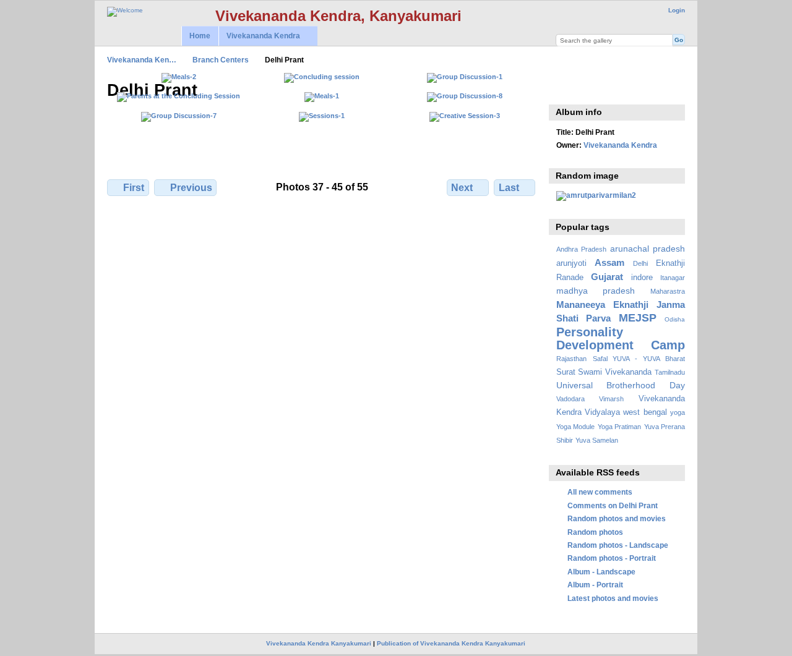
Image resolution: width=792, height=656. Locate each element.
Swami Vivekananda (615, 372)
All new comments (599, 492)
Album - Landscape (601, 572)
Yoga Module (575, 426)
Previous (191, 187)
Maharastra (667, 291)
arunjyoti (571, 263)
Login (676, 10)
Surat (565, 372)
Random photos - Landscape (617, 545)
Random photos (595, 532)
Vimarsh (611, 399)
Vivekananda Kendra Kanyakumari (318, 643)
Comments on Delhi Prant (612, 505)
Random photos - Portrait (611, 558)
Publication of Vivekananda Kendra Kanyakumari (451, 643)
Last (509, 187)
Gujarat (607, 276)
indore (642, 277)
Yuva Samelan (596, 440)
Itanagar (672, 277)
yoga (677, 412)
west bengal (644, 412)
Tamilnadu (670, 372)
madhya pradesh (595, 291)
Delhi (640, 263)
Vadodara (570, 399)
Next (462, 187)
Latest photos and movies (612, 598)
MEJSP (637, 317)
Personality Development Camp (620, 338)
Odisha (675, 319)
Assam (609, 262)
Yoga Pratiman (619, 426)
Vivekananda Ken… (141, 60)
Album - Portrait (595, 585)
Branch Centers (220, 60)
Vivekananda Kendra (259, 36)
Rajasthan (571, 358)
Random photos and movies (616, 518)
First (133, 187)
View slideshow (562, 89)
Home (199, 36)
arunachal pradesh (647, 248)
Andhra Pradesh (581, 249)
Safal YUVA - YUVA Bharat (639, 358)
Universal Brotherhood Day (620, 385)
